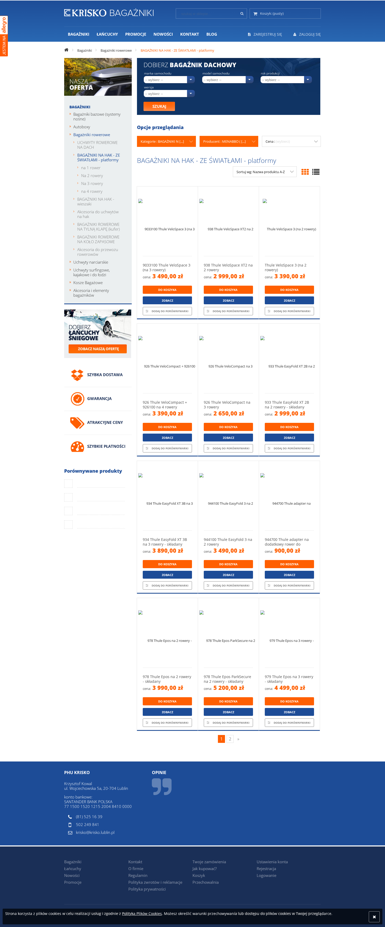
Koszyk (198, 875)
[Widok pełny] (316, 172)
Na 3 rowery (92, 183)
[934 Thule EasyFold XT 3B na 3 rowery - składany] (167, 495)
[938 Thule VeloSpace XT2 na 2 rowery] (228, 221)
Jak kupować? (204, 868)
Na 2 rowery (92, 175)
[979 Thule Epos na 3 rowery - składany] (289, 633)
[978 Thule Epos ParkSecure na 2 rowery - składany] (228, 633)
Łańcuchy (72, 868)
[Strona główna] (108, 11)
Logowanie (266, 875)
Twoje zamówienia (209, 861)
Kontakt (135, 861)
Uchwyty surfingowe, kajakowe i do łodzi (91, 272)
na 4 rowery (91, 191)
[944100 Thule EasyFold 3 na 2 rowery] (228, 495)
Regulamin (137, 875)
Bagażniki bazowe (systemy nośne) (96, 116)
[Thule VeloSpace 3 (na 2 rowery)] (289, 221)
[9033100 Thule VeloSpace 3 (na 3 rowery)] (167, 221)
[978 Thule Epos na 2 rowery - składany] (167, 633)
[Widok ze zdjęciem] (305, 172)
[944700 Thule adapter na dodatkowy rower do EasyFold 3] (289, 495)
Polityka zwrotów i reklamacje (155, 882)
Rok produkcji (270, 73)
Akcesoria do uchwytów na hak (98, 214)
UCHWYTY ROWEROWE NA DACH (97, 145)
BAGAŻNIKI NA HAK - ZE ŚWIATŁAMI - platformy (98, 157)
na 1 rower (91, 167)
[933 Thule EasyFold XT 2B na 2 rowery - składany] (289, 358)
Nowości (72, 875)
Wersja (149, 87)
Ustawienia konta (272, 861)
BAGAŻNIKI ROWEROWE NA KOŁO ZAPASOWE (98, 239)
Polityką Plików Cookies (142, 913)
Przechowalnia (205, 882)
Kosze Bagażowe (88, 282)
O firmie (135, 868)
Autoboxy (81, 126)
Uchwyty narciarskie (90, 262)
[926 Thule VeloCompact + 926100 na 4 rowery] (167, 358)
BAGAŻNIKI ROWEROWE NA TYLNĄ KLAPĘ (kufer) (98, 227)
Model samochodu (215, 73)
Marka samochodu (157, 73)
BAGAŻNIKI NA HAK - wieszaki (95, 201)
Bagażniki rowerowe (91, 134)
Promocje (72, 882)
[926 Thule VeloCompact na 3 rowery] (228, 358)
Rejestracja (266, 868)
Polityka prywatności (147, 889)
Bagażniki (79, 106)
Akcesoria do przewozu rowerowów (97, 252)
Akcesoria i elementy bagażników (91, 293)
